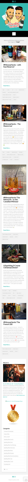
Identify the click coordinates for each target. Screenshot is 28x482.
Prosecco (4, 295)
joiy (12, 90)
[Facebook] (13, 1)
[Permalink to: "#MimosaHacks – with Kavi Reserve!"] (14, 54)
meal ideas (19, 293)
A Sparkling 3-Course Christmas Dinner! (11, 266)
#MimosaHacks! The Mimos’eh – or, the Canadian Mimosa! (11, 199)
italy (14, 293)
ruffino (14, 295)
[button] (14, 33)
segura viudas (20, 295)
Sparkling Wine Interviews (9, 448)
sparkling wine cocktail (7, 99)
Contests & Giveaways (8, 431)
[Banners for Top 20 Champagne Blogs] (14, 401)
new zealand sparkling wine (13, 92)
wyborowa (16, 159)
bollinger (4, 290)
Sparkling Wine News (8, 450)
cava (3, 90)
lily (16, 90)
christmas (14, 290)
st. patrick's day (5, 159)
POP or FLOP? (7, 437)
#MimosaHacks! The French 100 (11, 323)
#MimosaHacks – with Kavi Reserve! (12, 66)
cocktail (8, 90)
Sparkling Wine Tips (8, 458)
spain (3, 298)
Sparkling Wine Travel (8, 461)
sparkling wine (16, 97)
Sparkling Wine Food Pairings (10, 445)
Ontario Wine (6, 434)
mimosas (4, 92)
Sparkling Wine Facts (8, 442)
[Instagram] (15, 1)
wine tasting (19, 298)
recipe (14, 94)
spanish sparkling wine (7, 97)
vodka (11, 159)
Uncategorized (7, 464)
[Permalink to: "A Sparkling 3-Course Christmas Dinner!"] (14, 253)
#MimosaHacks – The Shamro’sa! (12, 125)
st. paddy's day (16, 157)
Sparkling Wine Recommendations (11, 456)
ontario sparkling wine (7, 94)
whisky (15, 99)
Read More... (7, 86)
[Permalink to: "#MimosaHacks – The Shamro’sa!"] (14, 113)
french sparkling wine (7, 234)
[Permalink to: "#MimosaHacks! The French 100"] (14, 311)
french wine (15, 234)
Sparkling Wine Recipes (9, 453)
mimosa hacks (21, 90)
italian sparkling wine (7, 293)
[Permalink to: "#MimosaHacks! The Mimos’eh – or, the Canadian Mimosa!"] (14, 180)
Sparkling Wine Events (8, 439)
